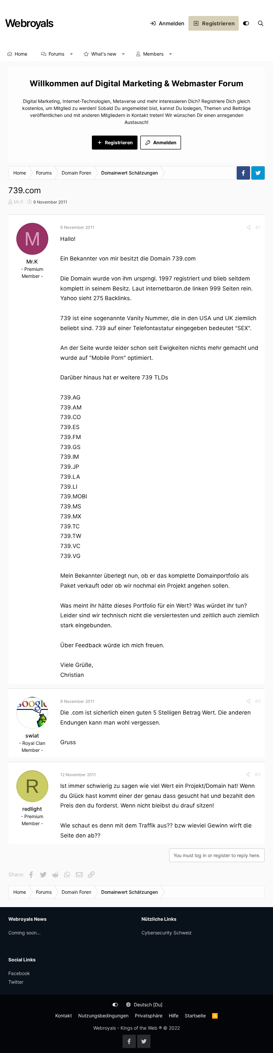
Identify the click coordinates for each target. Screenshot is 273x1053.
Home (21, 54)
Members (153, 54)
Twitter (15, 982)
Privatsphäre (148, 1015)
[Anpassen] (246, 23)
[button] (72, 54)
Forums (56, 54)
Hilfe (173, 1015)
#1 (258, 227)
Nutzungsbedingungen (103, 1015)
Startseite (195, 1015)
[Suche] (260, 23)
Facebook (19, 973)
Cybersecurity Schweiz (166, 932)
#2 (258, 701)
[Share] (248, 227)
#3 (258, 774)
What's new (103, 54)
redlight (32, 808)
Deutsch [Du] (147, 1004)
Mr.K (18, 202)
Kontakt (63, 1015)
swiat (32, 735)
